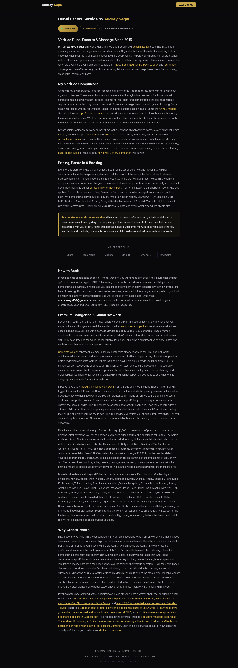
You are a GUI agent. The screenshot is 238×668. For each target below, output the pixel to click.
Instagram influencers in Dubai (97, 386)
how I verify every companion (114, 152)
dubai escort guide (68, 152)
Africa (61, 139)
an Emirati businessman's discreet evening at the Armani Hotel (121, 621)
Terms (104, 656)
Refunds (126, 656)
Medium (109, 255)
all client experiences (110, 630)
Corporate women (68, 351)
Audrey (52, 5)
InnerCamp (165, 255)
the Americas (73, 139)
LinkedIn (126, 255)
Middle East (111, 134)
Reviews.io (145, 255)
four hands (170, 64)
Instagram (100, 650)
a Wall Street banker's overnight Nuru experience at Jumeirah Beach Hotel (113, 598)
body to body (151, 64)
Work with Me (186, 5)
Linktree (126, 650)
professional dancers (93, 113)
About (85, 656)
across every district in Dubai (106, 187)
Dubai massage (141, 46)
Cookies (145, 656)
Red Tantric (135, 64)
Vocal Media (88, 255)
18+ (153, 656)
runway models (167, 108)
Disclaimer (114, 656)
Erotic (124, 64)
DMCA (136, 656)
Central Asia (92, 134)
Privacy (94, 656)
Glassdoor (138, 650)
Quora (70, 255)
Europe (62, 134)
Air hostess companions (134, 326)
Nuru (117, 64)
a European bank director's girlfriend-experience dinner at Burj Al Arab (116, 607)
